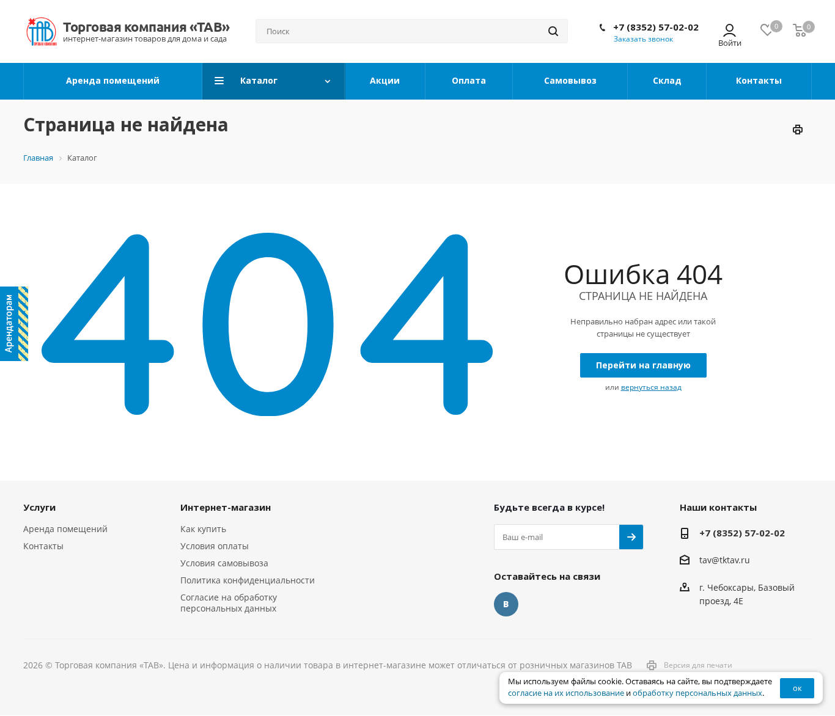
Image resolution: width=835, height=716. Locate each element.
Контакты (43, 546)
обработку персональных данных (697, 693)
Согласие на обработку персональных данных (228, 602)
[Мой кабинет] (729, 31)
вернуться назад (651, 387)
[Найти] (553, 31)
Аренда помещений (65, 529)
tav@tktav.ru (724, 560)
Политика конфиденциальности (247, 580)
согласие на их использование (566, 693)
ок (797, 687)
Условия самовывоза (224, 563)
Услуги (39, 507)
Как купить (203, 529)
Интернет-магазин (225, 507)
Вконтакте (506, 604)
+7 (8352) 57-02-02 (656, 27)
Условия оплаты (214, 546)
